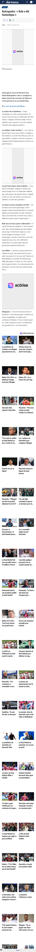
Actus (5, 7)
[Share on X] (10, 20)
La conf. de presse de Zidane (14, 106)
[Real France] (13, 2)
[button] (3, 2)
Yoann (3, 25)
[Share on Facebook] (7, 20)
